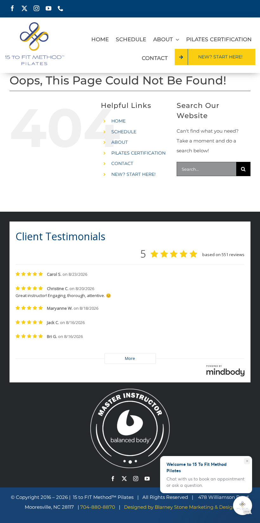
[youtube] (48, 8)
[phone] (60, 8)
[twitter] (24, 8)
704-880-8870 (98, 507)
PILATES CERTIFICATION (138, 153)
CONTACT (122, 163)
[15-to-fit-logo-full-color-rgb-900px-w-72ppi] (34, 25)
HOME (118, 121)
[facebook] (12, 8)
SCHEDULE (123, 132)
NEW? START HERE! (133, 174)
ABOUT (119, 142)
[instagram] (36, 8)
